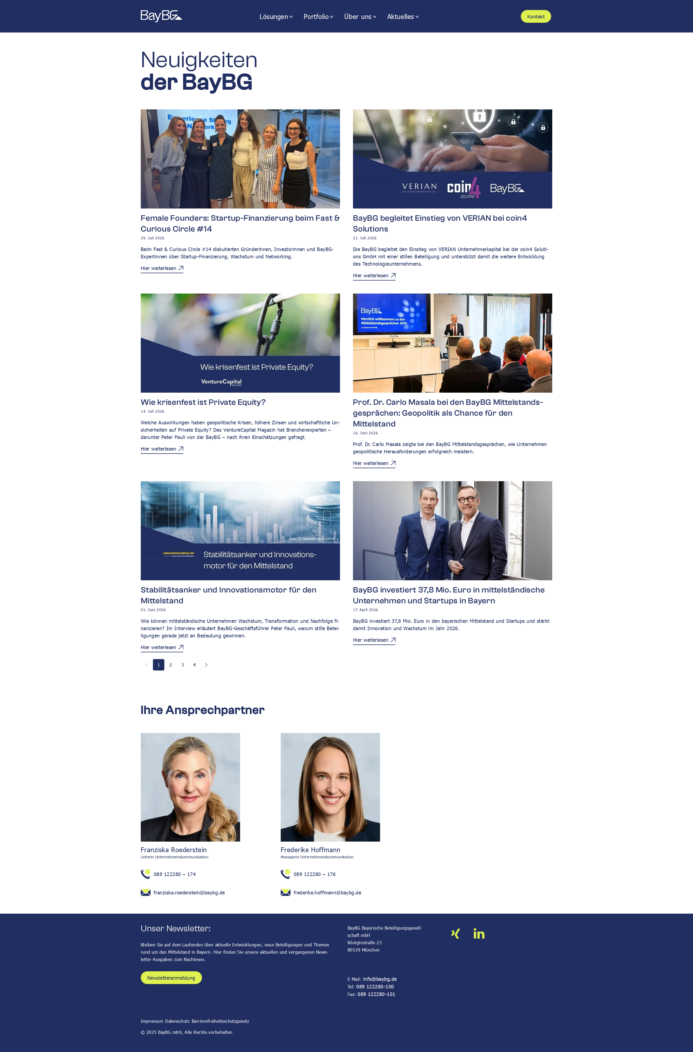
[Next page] (206, 665)
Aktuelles (400, 16)
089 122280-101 (376, 994)
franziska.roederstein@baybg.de (189, 892)
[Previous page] (147, 665)
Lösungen (274, 16)
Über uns (357, 16)
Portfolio (316, 16)
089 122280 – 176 (315, 874)
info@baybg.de (380, 979)
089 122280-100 (375, 986)
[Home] (171, 16)
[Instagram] (455, 933)
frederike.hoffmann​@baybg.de (327, 892)
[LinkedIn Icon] (478, 933)
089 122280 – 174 (175, 874)
